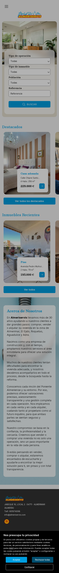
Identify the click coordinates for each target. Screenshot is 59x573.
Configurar (29, 567)
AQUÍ (11, 548)
